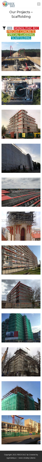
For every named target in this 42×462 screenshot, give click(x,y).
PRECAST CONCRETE (21, 31)
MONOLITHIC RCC (26, 28)
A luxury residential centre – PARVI (21, 159)
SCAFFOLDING (21, 38)
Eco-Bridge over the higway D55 (21, 57)
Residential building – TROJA (21, 125)
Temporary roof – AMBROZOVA (21, 396)
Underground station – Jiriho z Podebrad (21, 92)
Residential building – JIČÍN (21, 260)
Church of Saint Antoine (21, 226)
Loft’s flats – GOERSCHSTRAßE (21, 362)
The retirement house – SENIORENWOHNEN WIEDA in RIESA (21, 431)
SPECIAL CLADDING (21, 35)
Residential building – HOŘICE (21, 294)
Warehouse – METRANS (21, 192)
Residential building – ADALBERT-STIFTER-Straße (21, 329)
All (10, 28)
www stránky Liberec (27, 458)
